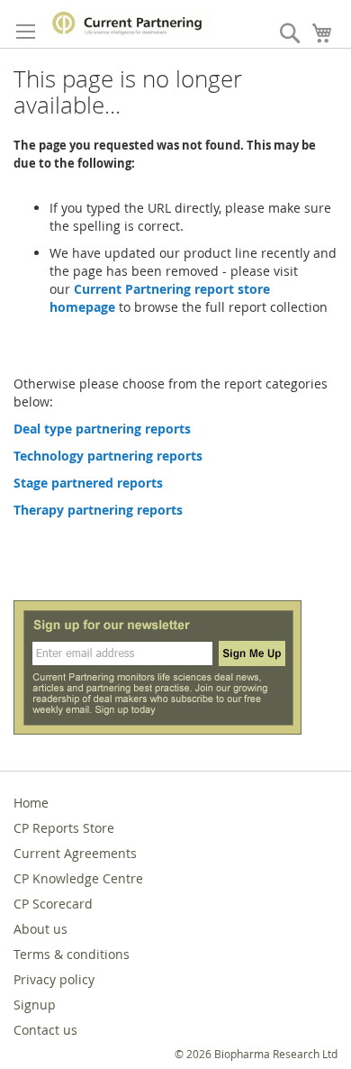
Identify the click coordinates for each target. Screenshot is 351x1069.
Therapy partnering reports (98, 509)
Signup (35, 1004)
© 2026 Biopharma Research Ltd (256, 1053)
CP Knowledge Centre (78, 878)
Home (31, 802)
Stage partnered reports (88, 482)
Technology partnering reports (108, 455)
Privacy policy (54, 979)
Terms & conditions (72, 954)
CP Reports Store (64, 827)
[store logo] (131, 23)
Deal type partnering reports (102, 428)
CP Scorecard (53, 903)
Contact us (45, 1029)
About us (41, 928)
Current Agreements (75, 853)
